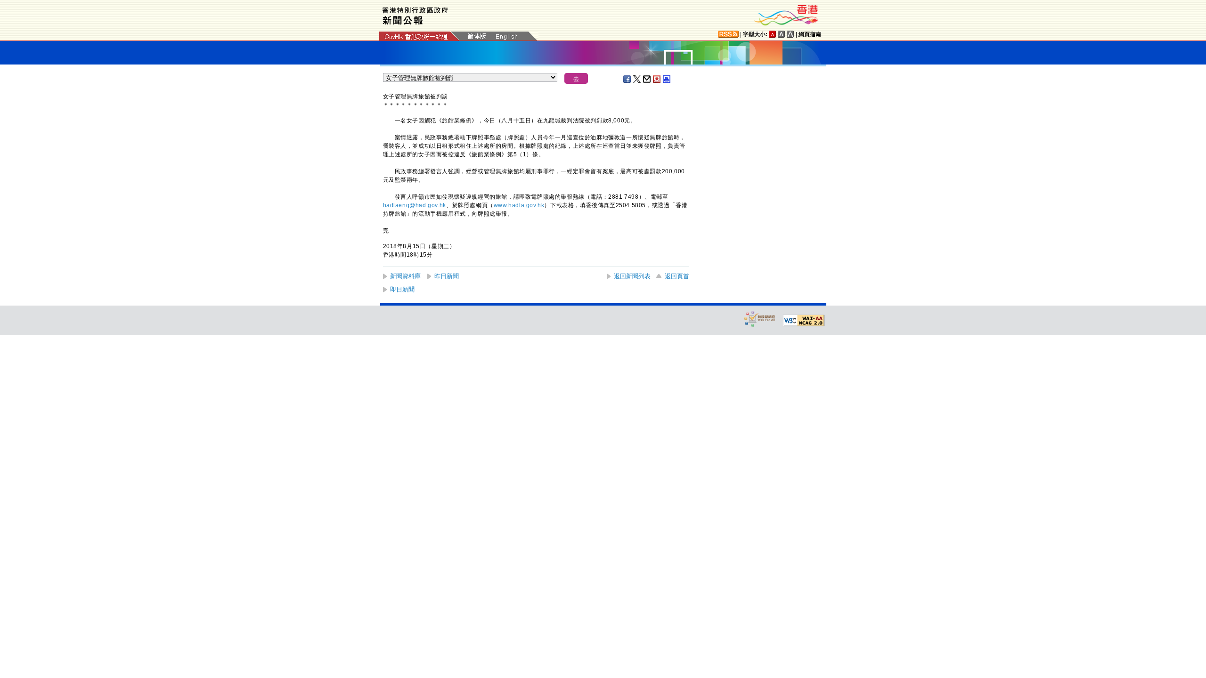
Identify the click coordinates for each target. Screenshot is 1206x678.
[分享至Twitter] (637, 79)
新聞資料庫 (405, 276)
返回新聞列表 (632, 276)
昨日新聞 (446, 276)
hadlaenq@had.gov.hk (414, 205)
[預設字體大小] (772, 34)
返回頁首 (677, 276)
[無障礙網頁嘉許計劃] (760, 318)
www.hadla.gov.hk (519, 205)
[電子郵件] (647, 79)
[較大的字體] (781, 34)
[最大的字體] (790, 34)
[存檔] (657, 79)
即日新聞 (402, 289)
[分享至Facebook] (627, 79)
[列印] (667, 79)
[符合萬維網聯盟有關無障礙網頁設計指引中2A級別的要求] (803, 321)
